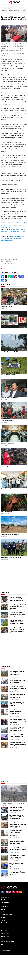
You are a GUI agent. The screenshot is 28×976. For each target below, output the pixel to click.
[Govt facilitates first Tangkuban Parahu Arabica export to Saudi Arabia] (4, 599)
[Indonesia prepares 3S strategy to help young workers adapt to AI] (4, 737)
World (3, 909)
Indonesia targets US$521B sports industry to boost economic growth (17, 696)
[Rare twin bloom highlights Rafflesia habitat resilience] (14, 502)
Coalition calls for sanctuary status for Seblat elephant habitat (13, 373)
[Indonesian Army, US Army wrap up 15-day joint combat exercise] (4, 673)
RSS (2, 944)
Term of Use (4, 930)
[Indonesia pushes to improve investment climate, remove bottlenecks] (4, 712)
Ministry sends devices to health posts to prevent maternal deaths (13, 328)
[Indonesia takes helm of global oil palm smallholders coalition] (4, 704)
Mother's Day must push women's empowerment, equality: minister (12, 239)
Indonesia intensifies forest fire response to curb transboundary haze (13, 802)
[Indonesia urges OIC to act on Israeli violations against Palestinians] (4, 745)
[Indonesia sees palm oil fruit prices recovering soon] (14, 456)
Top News (4, 781)
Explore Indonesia (6, 914)
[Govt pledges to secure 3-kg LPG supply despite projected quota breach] (4, 622)
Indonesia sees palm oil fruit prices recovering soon (12, 465)
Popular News (5, 666)
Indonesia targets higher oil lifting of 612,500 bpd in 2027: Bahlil (17, 606)
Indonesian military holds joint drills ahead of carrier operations (17, 872)
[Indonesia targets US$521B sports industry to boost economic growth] (4, 696)
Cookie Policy (5, 936)
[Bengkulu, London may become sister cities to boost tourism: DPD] (14, 388)
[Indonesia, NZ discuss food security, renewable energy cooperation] (4, 721)
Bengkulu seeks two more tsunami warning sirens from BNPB (12, 351)
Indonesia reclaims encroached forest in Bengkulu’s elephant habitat (14, 533)
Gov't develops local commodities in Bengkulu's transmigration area (12, 556)
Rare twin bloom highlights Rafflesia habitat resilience (12, 510)
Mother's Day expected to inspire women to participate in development (14, 225)
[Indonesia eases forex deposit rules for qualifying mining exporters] (4, 689)
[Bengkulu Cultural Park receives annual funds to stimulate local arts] (14, 479)
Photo (3, 920)
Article (3, 917)
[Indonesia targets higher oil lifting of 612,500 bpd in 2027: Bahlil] (4, 607)
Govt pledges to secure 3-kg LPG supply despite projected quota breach (17, 621)
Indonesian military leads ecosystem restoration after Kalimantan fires (16, 728)
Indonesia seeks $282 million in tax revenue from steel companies (17, 680)
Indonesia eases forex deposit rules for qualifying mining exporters (17, 688)
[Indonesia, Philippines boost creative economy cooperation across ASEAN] (4, 809)
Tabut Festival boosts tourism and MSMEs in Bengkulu (12, 419)
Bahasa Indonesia (6, 928)
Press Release (5, 923)
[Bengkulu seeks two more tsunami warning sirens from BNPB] (14, 342)
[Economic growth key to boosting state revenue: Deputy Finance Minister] (4, 630)
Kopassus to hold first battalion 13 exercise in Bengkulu (12, 442)
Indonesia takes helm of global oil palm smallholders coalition (17, 704)
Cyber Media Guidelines (8, 941)
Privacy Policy (5, 933)
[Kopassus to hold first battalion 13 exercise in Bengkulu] (14, 433)
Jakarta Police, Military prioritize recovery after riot (16, 865)
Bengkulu (15, 272)
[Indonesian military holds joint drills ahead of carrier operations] (4, 873)
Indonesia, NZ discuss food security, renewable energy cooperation (17, 721)
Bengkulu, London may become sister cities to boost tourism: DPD (13, 396)
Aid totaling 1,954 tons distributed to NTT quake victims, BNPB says (17, 816)
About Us (4, 939)
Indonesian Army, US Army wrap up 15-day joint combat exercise (17, 673)
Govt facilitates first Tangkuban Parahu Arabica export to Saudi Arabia (17, 598)
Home (6, 9)
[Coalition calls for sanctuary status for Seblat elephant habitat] (14, 365)
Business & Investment (8, 912)
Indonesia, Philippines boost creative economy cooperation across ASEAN (17, 809)
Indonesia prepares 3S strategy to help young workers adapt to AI (16, 736)
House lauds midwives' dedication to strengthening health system (14, 232)
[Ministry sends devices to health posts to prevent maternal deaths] (14, 319)
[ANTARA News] (16, 2)
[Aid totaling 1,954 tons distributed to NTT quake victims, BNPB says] (4, 817)
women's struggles (10, 269)
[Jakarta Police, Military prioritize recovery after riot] (4, 865)
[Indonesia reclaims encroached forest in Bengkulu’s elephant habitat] (14, 525)
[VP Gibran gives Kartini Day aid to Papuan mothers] (14, 296)
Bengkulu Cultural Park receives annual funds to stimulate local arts (13, 487)
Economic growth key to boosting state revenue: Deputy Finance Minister (16, 629)
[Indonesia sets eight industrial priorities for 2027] (4, 615)
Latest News (5, 592)
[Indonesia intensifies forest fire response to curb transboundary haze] (14, 793)
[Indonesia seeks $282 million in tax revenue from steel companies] (4, 681)
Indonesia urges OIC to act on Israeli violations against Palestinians (17, 744)
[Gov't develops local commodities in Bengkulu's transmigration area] (14, 547)
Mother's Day (6, 272)
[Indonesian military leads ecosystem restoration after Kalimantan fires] (4, 729)
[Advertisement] (14, 576)
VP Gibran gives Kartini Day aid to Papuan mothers (11, 305)
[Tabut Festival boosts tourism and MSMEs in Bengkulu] (14, 410)
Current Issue (13, 9)
